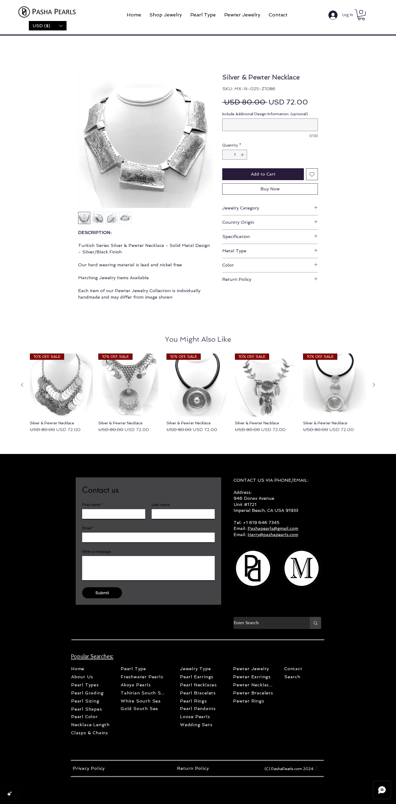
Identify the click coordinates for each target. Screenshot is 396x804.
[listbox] (48, 25)
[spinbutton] (234, 155)
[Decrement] (226, 155)
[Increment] (242, 155)
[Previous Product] (22, 385)
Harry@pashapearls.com (273, 535)
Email (88, 529)
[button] (48, 25)
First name (92, 505)
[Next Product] (374, 385)
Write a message (96, 552)
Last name (161, 505)
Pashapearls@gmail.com (273, 529)
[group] (198, 394)
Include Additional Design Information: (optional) (265, 115)
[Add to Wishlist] (312, 175)
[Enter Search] (315, 624)
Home (83, 54)
